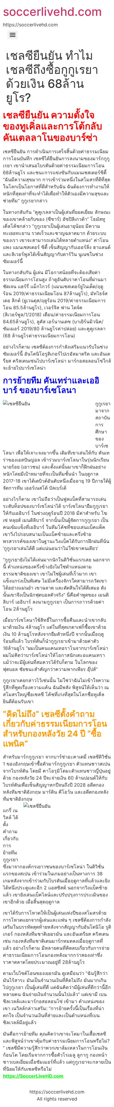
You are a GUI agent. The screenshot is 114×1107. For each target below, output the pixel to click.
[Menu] (12, 34)
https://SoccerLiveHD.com (33, 1076)
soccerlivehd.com (52, 11)
